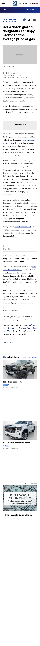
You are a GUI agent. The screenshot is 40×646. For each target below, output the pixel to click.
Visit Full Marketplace (30, 357)
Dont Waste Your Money (9, 20)
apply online (28, 302)
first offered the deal (23, 226)
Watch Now (33, 3)
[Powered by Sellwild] (34, 483)
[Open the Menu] (4, 3)
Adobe (11, 66)
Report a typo (8, 342)
